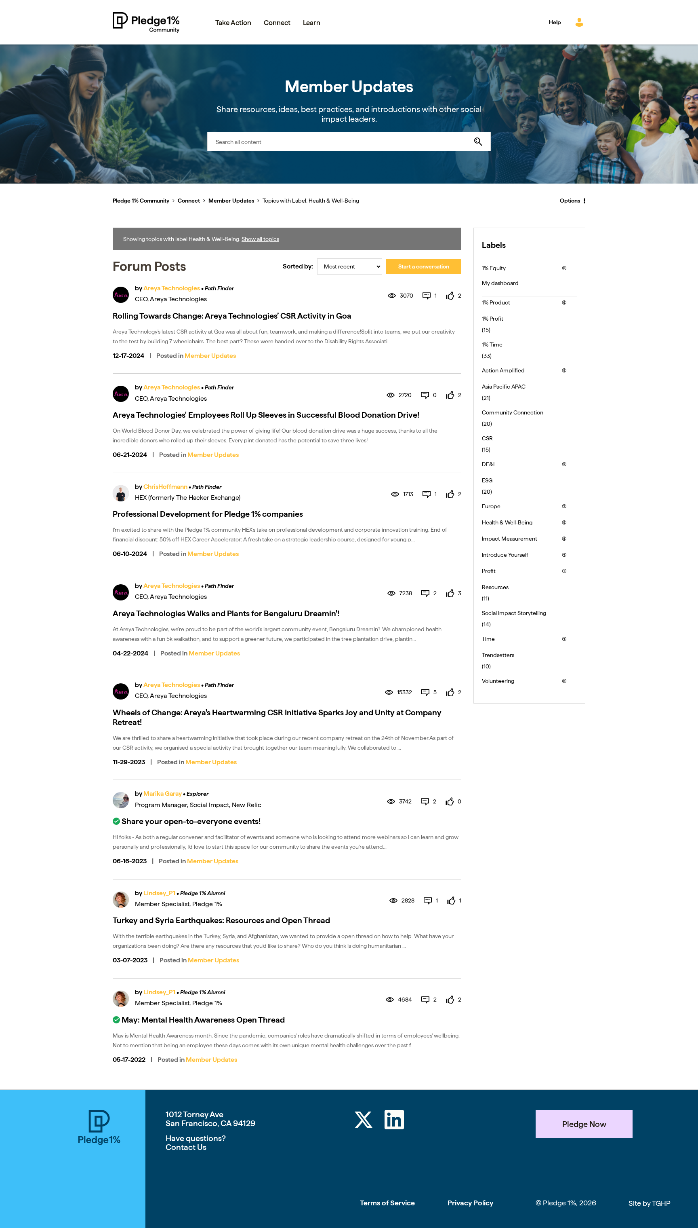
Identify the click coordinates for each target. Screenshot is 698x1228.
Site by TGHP (650, 1203)
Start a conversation (423, 266)
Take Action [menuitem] (233, 23)
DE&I (488, 464)
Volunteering (498, 681)
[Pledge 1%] (99, 1169)
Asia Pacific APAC (504, 386)
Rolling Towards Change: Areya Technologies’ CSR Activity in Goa (232, 316)
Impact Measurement (509, 538)
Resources (495, 587)
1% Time (492, 344)
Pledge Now (584, 1124)
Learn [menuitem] (311, 23)
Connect (189, 200)
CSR (487, 438)
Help (555, 22)
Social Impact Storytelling (514, 613)
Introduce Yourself (505, 555)
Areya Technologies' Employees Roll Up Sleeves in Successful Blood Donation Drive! (266, 415)
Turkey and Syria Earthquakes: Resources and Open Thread (221, 920)
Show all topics (260, 239)
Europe (491, 506)
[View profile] (121, 295)
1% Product (496, 302)
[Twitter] (363, 1121)
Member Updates (231, 200)
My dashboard (500, 283)
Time (488, 639)
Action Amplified (503, 370)
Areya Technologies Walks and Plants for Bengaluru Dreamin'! (226, 613)
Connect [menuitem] (277, 23)
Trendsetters (498, 655)
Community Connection (512, 412)
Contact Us (186, 1147)
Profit (489, 571)
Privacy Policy (470, 1202)
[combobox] (349, 141)
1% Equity (494, 268)
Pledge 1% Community (146, 22)
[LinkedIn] (394, 1121)
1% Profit (492, 318)
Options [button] (570, 200)
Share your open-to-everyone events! (191, 821)
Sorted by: (298, 266)
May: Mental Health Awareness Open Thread (203, 1020)
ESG (487, 480)
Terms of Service (387, 1202)
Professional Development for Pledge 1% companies (208, 514)
